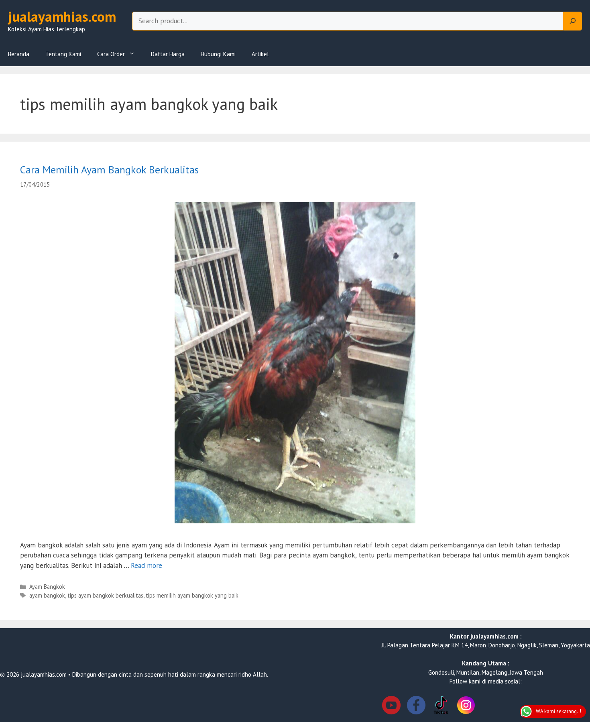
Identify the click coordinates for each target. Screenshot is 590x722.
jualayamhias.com (62, 16)
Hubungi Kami (218, 54)
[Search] (573, 21)
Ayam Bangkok (47, 586)
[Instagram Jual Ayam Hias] (466, 706)
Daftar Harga (168, 54)
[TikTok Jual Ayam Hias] (441, 706)
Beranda (18, 54)
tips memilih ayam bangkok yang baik (192, 595)
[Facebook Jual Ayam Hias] (416, 706)
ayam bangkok (47, 595)
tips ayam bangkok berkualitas (105, 595)
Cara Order (111, 54)
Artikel (260, 54)
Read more (146, 565)
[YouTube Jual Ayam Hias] (391, 706)
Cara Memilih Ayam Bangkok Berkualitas (109, 169)
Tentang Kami (63, 54)
